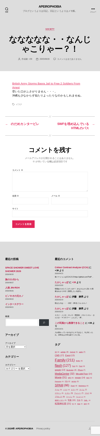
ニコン (69, 393)
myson (80, 377)
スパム (83, 390)
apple (82, 352)
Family (65, 360)
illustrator (71, 370)
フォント (78, 393)
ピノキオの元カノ (14, 296)
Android (74, 352)
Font (75, 366)
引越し (87, 400)
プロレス (60, 397)
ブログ (88, 393)
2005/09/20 (45, 59)
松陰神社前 (63, 403)
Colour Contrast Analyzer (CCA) (72, 267)
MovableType (84, 374)
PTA (67, 381)
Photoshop (59, 381)
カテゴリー (10, 365)
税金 (80, 404)
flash (63, 366)
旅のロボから (12, 279)
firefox (79, 361)
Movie (61, 377)
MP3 (71, 378)
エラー (74, 390)
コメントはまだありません (69, 59)
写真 (71, 400)
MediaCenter (64, 373)
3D (57, 352)
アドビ (58, 390)
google (60, 370)
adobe (64, 352)
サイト (15, 209)
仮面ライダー (61, 400)
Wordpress (83, 386)
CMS (59, 355)
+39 (30, 59)
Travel (74, 386)
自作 (86, 404)
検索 (7, 316)
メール (55, 196)
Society (50, 29)
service (75, 381)
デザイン (59, 393)
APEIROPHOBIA (50, 6)
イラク (19, 104)
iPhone (81, 370)
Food (82, 366)
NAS (89, 378)
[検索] (44, 322)
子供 (80, 400)
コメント (17, 170)
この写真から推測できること (70, 323)
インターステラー (14, 304)
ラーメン (70, 397)
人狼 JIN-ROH (12, 287)
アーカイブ (10, 343)
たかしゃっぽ (61, 282)
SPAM (62, 385)
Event (70, 355)
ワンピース (80, 397)
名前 (15, 196)
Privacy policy (43, 428)
